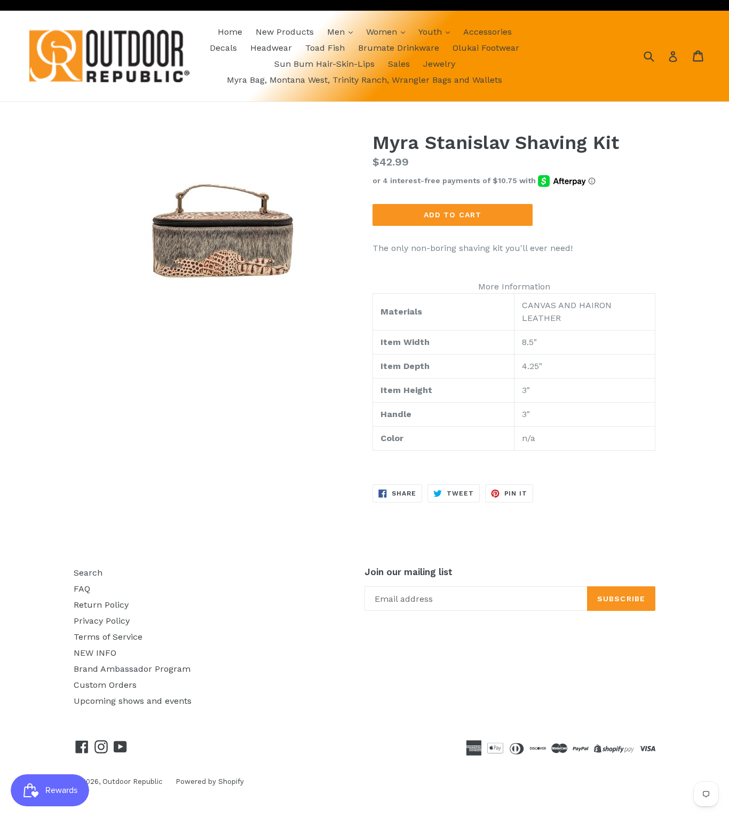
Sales (399, 64)
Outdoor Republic (132, 781)
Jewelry (439, 64)
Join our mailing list (408, 572)
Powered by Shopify (210, 781)
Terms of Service (108, 637)
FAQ (82, 589)
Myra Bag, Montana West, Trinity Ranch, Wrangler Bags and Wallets (364, 80)
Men (337, 32)
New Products (285, 32)
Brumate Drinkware (398, 48)
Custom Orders (105, 685)
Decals (223, 48)
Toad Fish (325, 48)
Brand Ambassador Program (132, 669)
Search (88, 573)
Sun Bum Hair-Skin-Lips (324, 64)
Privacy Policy (102, 621)
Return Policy (101, 605)
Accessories (487, 32)
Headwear (271, 48)
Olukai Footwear (486, 48)
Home (230, 32)
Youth (431, 32)
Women (383, 32)
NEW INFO (95, 653)
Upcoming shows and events (133, 701)
